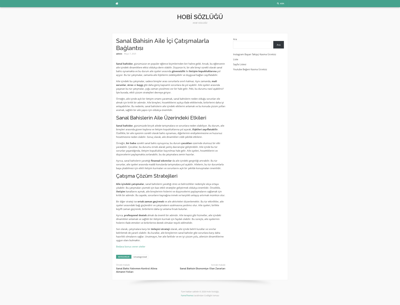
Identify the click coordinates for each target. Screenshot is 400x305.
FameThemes (187, 295)
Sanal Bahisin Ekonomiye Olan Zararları (202, 268)
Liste (235, 59)
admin (119, 53)
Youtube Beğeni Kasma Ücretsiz (250, 69)
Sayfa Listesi (239, 64)
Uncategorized (140, 256)
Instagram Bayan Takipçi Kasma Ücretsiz (254, 54)
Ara (235, 39)
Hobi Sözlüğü (200, 16)
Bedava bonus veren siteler (130, 246)
